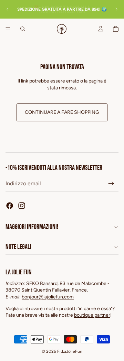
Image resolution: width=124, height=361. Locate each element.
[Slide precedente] (7, 9)
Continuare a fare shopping (62, 112)
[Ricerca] (22, 28)
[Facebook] (10, 205)
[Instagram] (22, 205)
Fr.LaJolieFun (69, 351)
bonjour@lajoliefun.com (48, 297)
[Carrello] (115, 28)
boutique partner (92, 315)
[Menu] (8, 29)
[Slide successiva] (116, 9)
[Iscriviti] (111, 183)
